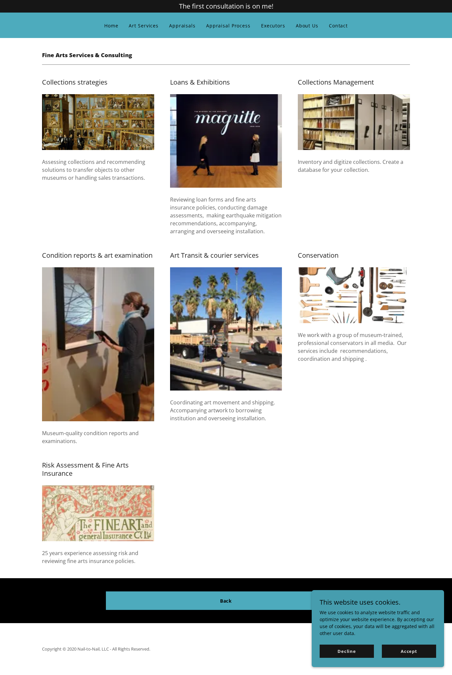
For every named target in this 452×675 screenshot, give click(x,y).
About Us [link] (307, 25)
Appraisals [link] (182, 25)
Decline (347, 651)
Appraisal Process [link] (228, 25)
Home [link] (111, 25)
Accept (409, 651)
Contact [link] (338, 25)
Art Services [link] (143, 25)
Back (226, 601)
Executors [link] (273, 25)
